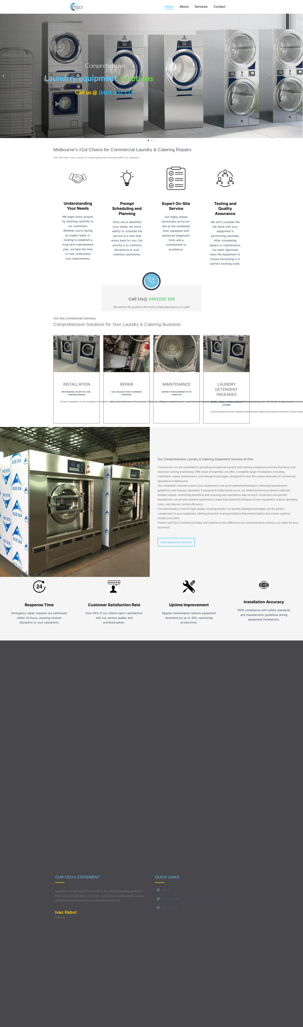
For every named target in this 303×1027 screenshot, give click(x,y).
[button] (3, 76)
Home (169, 6)
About (184, 6)
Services (201, 6)
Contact (219, 6)
